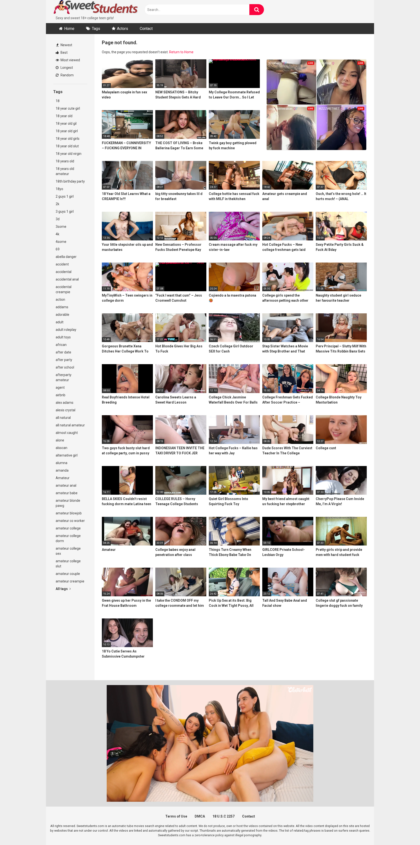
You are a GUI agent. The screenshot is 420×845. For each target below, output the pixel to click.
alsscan (61, 448)
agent (60, 387)
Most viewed (70, 60)
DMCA (200, 816)
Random (67, 75)
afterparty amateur (63, 377)
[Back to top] (403, 830)
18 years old (65, 161)
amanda (62, 470)
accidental (63, 272)
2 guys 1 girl (65, 196)
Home (69, 28)
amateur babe (67, 493)
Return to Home (181, 52)
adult (59, 322)
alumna (61, 463)
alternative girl (67, 455)
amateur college (68, 528)
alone (60, 440)
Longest (66, 68)
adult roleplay (66, 330)
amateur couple (68, 574)
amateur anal (66, 485)
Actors (122, 28)
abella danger (66, 257)
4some (61, 242)
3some (61, 227)
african (61, 345)
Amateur (63, 478)
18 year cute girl (68, 108)
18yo (59, 189)
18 (58, 101)
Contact (146, 28)
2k (57, 204)
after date (63, 352)
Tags (96, 28)
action (60, 299)
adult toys (63, 337)
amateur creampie (70, 581)
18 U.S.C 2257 (223, 816)
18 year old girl (67, 131)
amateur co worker (70, 521)
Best (64, 52)
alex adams (64, 403)
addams (62, 307)
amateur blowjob (69, 513)
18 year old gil (66, 123)
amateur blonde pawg (68, 503)
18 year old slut (67, 146)
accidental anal (67, 279)
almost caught (67, 433)
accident (62, 264)
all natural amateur (70, 425)
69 (58, 249)
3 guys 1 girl (65, 211)
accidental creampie (63, 289)
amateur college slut (68, 563)
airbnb (60, 395)
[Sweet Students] (95, 8)
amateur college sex (68, 550)
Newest (66, 45)
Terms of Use (176, 816)
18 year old (64, 116)
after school (65, 367)
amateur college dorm (68, 538)
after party (64, 360)
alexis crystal (65, 410)
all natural (63, 418)
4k (57, 234)
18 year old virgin (68, 154)
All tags (62, 589)
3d (58, 219)
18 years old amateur (65, 171)
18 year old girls (67, 139)
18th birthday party (70, 181)
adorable (62, 315)
